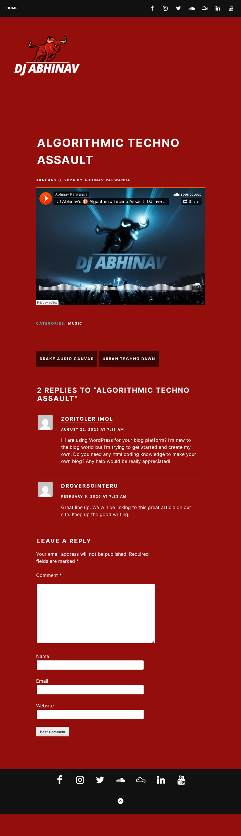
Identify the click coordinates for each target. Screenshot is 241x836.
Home (12, 8)
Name (42, 656)
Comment (49, 575)
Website (45, 706)
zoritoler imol (87, 419)
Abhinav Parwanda (107, 180)
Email (42, 681)
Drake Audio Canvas (67, 359)
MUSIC (75, 323)
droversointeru (89, 486)
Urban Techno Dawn (129, 359)
